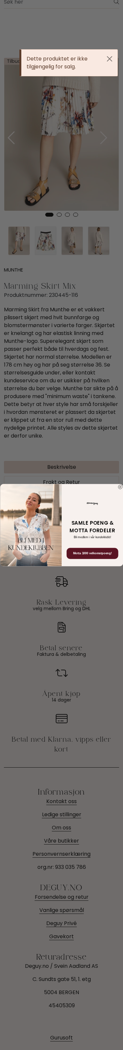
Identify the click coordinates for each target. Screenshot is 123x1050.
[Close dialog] (120, 487)
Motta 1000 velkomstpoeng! (92, 553)
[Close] (109, 59)
